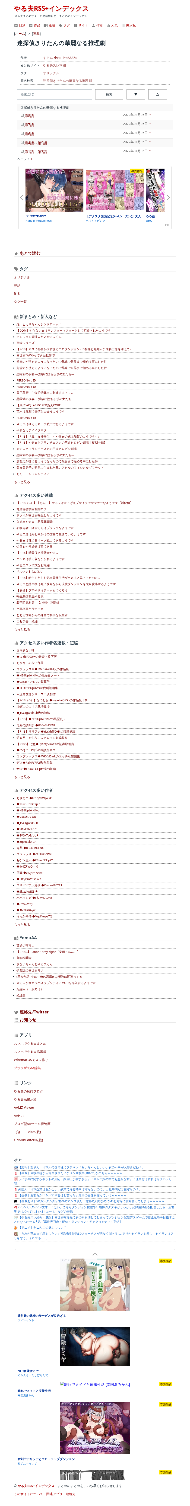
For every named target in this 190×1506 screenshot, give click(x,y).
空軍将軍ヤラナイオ (30, 609)
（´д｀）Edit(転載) (27, 1132)
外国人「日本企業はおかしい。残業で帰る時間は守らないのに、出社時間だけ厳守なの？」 (80, 1189)
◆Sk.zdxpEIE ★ (27, 892)
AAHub (19, 1115)
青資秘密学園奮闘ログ (31, 509)
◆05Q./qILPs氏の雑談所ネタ (35, 750)
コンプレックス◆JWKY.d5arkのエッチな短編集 (48, 756)
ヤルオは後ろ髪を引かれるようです (40, 559)
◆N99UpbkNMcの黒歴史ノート (38, 675)
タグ (66, 25)
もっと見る (22, 482)
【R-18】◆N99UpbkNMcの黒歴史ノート (44, 719)
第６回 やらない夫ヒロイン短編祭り (42, 738)
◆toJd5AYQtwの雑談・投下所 (36, 657)
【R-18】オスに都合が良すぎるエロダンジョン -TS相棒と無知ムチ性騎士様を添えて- (73, 349)
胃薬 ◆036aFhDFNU (30, 848)
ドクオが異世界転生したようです (39, 515)
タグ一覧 (20, 301)
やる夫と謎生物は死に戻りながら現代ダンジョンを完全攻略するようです (66, 584)
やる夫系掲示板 (25, 1099)
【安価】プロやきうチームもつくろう (42, 590)
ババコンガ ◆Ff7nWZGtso (34, 898)
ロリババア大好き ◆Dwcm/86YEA (39, 885)
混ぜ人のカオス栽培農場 (33, 706)
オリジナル (51, 73)
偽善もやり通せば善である (34, 546)
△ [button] (157, 94)
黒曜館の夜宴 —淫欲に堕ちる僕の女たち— (45, 374)
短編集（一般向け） (30, 989)
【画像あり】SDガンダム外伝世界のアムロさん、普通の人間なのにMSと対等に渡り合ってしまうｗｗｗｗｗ (91, 1201)
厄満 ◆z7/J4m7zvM (29, 873)
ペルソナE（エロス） (30, 572)
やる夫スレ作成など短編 (33, 565)
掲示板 (130, 25)
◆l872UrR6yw (25, 910)
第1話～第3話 (35, 151)
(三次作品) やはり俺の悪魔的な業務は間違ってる (49, 977)
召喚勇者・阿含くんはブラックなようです (45, 528)
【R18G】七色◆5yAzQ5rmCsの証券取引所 (45, 744)
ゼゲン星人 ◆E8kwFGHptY (34, 860)
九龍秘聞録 (24, 958)
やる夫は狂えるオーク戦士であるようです (45, 424)
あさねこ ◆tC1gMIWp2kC (34, 798)
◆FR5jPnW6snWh (28, 879)
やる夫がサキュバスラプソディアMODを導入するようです (56, 983)
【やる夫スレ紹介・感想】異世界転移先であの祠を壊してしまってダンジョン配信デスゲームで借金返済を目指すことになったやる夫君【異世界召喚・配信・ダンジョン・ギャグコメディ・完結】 (94, 1219)
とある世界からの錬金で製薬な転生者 (42, 615)
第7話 (29, 124)
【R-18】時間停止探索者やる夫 (37, 553)
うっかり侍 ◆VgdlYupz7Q (34, 916)
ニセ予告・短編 (27, 621)
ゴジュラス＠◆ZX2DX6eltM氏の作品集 (42, 669)
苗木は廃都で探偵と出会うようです (40, 411)
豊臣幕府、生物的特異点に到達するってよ (45, 393)
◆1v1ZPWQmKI (27, 866)
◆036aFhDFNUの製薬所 (33, 682)
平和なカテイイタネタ (31, 430)
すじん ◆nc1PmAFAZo (60, 57)
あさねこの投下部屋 (30, 663)
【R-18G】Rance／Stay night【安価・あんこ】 (48, 952)
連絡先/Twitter (34, 1012)
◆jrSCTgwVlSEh (27, 823)
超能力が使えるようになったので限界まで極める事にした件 (57, 461)
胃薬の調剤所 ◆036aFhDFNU (36, 725)
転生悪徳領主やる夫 (30, 596)
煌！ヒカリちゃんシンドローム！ (39, 324)
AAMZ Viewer (24, 1107)
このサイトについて (28, 1494)
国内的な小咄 (25, 650)
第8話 (29, 115)
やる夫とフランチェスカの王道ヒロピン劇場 (46, 449)
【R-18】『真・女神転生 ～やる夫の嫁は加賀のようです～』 (58, 437)
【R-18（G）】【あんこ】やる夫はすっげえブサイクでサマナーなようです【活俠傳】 (74, 503)
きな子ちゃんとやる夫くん (34, 964)
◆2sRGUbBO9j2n (28, 804)
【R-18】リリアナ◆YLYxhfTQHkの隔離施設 (46, 732)
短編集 (20, 995)
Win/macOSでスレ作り (31, 1059)
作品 (36, 25)
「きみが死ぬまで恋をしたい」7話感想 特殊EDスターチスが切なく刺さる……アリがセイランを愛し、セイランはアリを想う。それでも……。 (94, 1236)
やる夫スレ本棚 (54, 65)
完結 (17, 285)
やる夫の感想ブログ (28, 1091)
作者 (99, 25)
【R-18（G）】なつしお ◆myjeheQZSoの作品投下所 (52, 700)
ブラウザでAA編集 (27, 1068)
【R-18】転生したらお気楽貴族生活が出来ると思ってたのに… (58, 578)
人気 (114, 25)
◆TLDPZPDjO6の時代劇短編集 (37, 688)
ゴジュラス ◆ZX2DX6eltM (33, 854)
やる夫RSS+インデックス (51, 8)
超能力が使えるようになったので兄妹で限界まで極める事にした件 (61, 362)
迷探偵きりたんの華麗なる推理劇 (67, 80)
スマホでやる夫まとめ (30, 1043)
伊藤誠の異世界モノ (30, 970)
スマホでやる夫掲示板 (30, 1051)
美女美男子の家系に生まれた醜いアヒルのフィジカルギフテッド (60, 468)
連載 (51, 25)
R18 (17, 293)
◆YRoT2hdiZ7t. (27, 829)
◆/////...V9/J (24, 904)
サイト (82, 25)
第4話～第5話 (35, 142)
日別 (21, 25)
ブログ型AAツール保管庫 (32, 1123)
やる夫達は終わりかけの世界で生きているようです (51, 534)
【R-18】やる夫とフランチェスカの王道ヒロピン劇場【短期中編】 (61, 443)
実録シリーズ (25, 343)
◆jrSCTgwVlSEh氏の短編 (33, 713)
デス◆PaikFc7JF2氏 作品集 (34, 763)
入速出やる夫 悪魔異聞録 (34, 522)
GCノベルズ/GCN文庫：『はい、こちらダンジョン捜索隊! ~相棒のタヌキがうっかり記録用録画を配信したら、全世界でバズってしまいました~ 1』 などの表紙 (94, 1209)
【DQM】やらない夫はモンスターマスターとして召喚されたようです (63, 331)
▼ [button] (135, 94)
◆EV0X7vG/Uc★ (27, 835)
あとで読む (30, 253)
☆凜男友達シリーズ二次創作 (36, 694)
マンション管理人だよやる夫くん (39, 337)
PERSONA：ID (26, 380)
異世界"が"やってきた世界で (35, 355)
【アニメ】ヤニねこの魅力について (42, 1228)
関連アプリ (54, 1494)
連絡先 (71, 1494)
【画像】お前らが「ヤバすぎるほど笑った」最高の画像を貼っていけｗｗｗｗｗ (72, 1195)
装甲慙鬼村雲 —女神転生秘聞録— (39, 603)
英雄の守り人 (25, 946)
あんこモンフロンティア (33, 474)
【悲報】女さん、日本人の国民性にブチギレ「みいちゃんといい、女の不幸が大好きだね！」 (81, 1167)
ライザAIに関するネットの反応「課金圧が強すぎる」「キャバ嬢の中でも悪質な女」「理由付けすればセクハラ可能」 (93, 1181)
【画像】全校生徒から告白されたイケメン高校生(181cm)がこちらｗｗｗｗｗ (70, 1173)
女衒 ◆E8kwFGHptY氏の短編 (36, 769)
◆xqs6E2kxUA (26, 842)
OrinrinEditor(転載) (28, 1140)
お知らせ (28, 1019)
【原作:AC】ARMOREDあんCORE (38, 405)
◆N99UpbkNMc (27, 810)
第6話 (29, 133)
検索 (109, 94)
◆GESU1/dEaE (26, 817)
